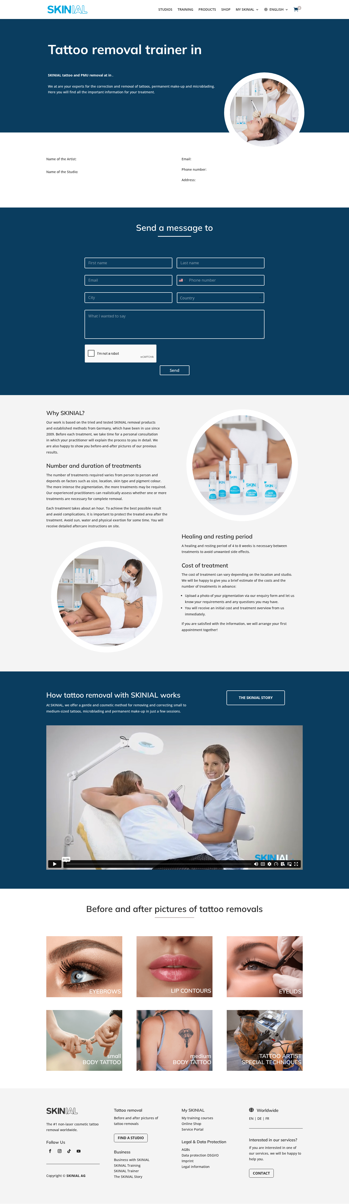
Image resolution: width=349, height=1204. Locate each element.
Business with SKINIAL (131, 1159)
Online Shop (191, 1123)
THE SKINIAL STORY (256, 697)
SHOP (226, 10)
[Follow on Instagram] (59, 1151)
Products (207, 10)
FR (267, 1118)
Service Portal (192, 1129)
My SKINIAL (245, 10)
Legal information (196, 1166)
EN (251, 1118)
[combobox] (182, 280)
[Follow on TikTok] (69, 1151)
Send (174, 370)
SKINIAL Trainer (126, 1171)
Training (185, 10)
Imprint (187, 1161)
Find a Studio (131, 1137)
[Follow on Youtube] (78, 1151)
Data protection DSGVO (200, 1155)
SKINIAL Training (127, 1165)
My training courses (197, 1118)
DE (259, 1118)
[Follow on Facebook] (50, 1151)
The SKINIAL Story (128, 1176)
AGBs (186, 1149)
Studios (165, 10)
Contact (261, 1173)
